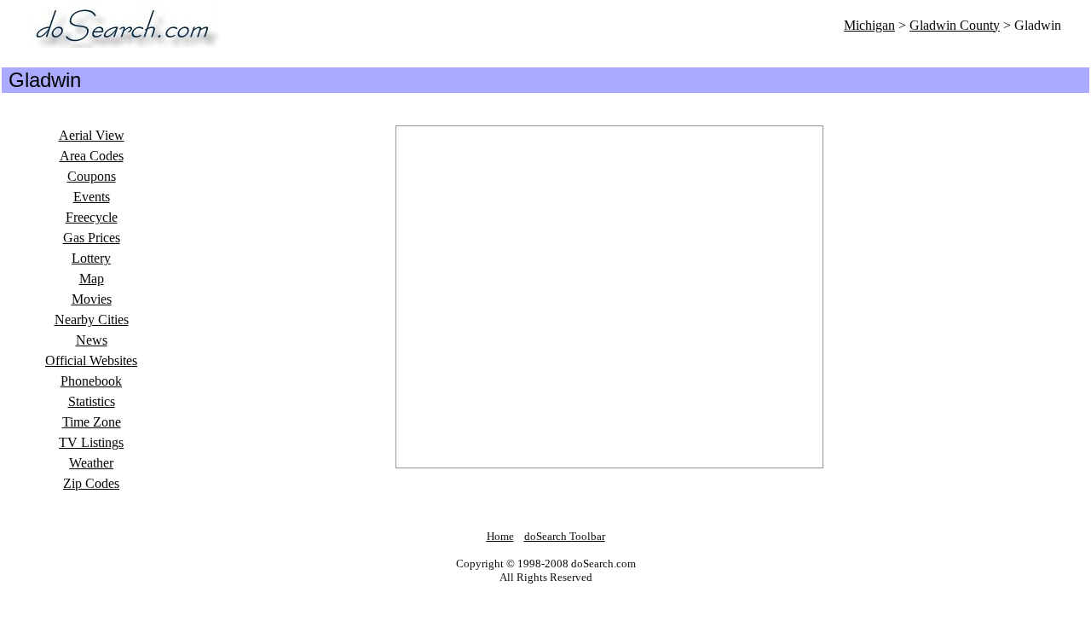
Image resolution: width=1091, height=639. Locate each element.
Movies (92, 299)
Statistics (91, 401)
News (91, 340)
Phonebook (91, 381)
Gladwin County (954, 25)
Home (500, 536)
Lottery (91, 258)
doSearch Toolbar (564, 536)
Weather (91, 463)
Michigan (869, 25)
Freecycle (92, 217)
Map (91, 278)
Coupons (91, 176)
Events (91, 196)
